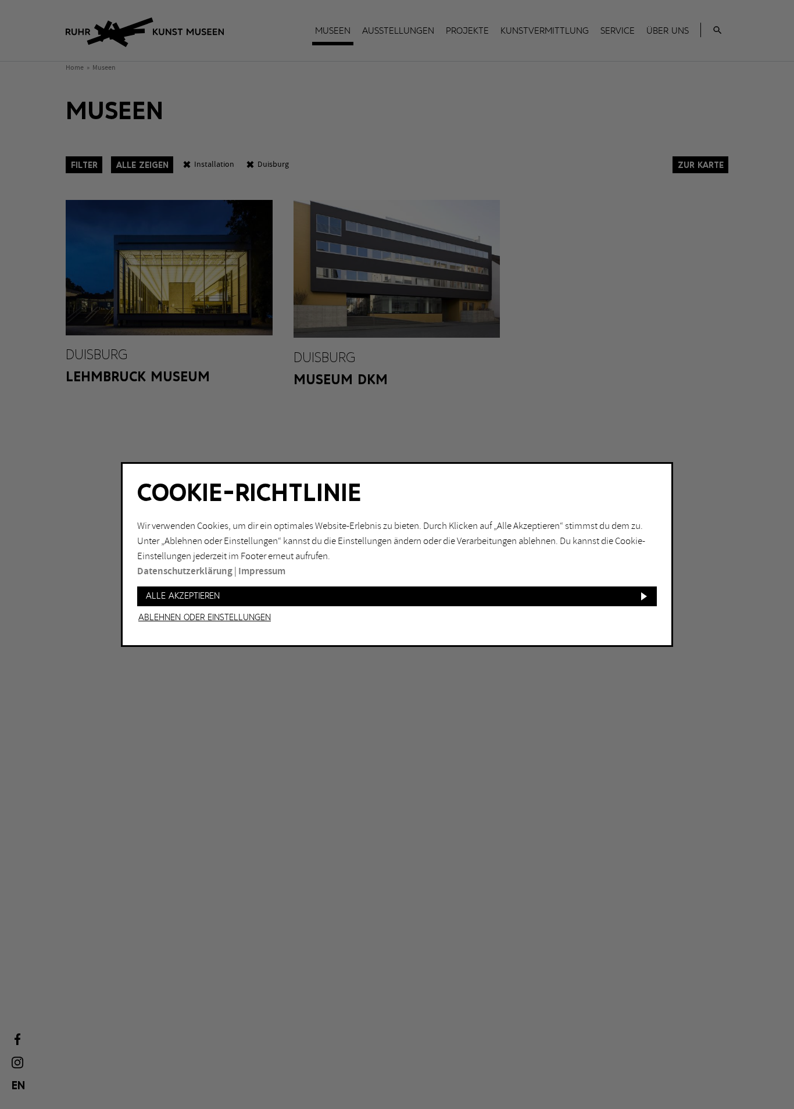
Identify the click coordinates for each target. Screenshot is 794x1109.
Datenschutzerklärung (185, 571)
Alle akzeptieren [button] (183, 596)
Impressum (261, 571)
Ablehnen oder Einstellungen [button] (204, 618)
